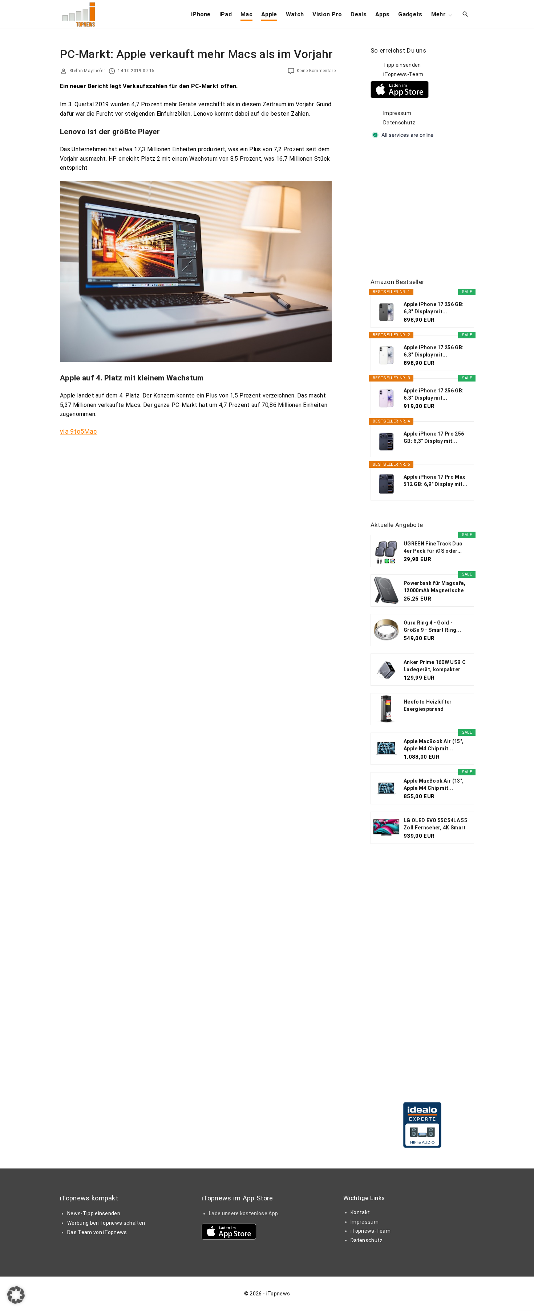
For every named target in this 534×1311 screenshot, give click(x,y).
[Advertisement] (425, 209)
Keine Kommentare (316, 70)
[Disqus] (198, 533)
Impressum (397, 113)
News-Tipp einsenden (93, 1213)
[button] (16, 1295)
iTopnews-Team (403, 74)
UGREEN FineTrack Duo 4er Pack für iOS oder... (433, 547)
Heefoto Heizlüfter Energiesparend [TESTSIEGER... (428, 706)
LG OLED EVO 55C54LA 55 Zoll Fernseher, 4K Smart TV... (435, 824)
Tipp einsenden (402, 65)
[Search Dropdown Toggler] (465, 14)
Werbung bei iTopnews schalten (106, 1223)
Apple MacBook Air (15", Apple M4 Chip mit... (434, 744)
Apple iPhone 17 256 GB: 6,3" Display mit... (434, 307)
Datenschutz (399, 122)
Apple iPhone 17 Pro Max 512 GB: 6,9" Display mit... (436, 480)
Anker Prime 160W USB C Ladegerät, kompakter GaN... (435, 666)
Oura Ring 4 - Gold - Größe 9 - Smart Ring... (432, 626)
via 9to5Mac (78, 431)
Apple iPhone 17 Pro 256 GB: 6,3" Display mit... (434, 437)
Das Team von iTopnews (97, 1232)
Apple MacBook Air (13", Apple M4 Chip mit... (434, 784)
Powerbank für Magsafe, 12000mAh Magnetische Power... (434, 587)
